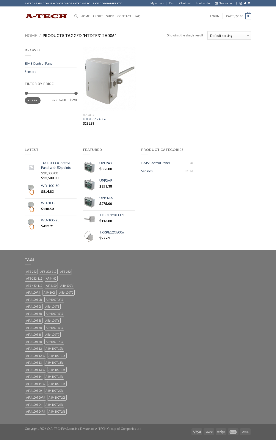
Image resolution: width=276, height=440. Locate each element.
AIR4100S (49, 292)
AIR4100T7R (34, 341)
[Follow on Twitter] (245, 3)
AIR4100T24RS (35, 411)
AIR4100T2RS (54, 299)
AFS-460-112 (34, 285)
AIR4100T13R (54, 362)
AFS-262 (65, 271)
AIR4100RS (33, 292)
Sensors (30, 71)
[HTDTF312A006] (109, 79)
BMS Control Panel (39, 63)
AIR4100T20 (34, 390)
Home (85, 16)
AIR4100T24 (34, 404)
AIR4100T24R (54, 404)
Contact (124, 16)
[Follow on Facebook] (236, 3)
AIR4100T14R (54, 376)
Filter (32, 100)
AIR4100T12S (57, 355)
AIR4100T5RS (54, 313)
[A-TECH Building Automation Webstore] (46, 16)
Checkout (185, 3)
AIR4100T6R (34, 327)
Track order (203, 3)
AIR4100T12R (54, 348)
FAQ (138, 16)
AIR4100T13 (34, 362)
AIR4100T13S (57, 369)
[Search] (76, 16)
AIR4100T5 (52, 306)
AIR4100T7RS (54, 341)
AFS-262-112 (34, 278)
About (98, 16)
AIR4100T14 (34, 376)
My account (157, 3)
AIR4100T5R (34, 313)
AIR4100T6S (33, 334)
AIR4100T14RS (35, 383)
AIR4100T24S (57, 411)
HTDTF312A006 (94, 119)
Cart (171, 3)
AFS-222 (31, 271)
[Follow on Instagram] (241, 3)
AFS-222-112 (48, 271)
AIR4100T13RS (35, 369)
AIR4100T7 (52, 334)
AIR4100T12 (34, 348)
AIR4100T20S (57, 397)
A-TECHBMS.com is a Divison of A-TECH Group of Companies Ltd (95, 429)
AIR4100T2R (34, 299)
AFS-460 (51, 278)
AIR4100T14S (57, 383)
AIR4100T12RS (35, 355)
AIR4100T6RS (54, 327)
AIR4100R (66, 285)
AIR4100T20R (54, 390)
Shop (110, 16)
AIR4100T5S (33, 320)
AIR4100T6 (52, 320)
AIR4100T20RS (35, 397)
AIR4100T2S (33, 306)
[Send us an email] (249, 3)
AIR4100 (51, 285)
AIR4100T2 (66, 292)
